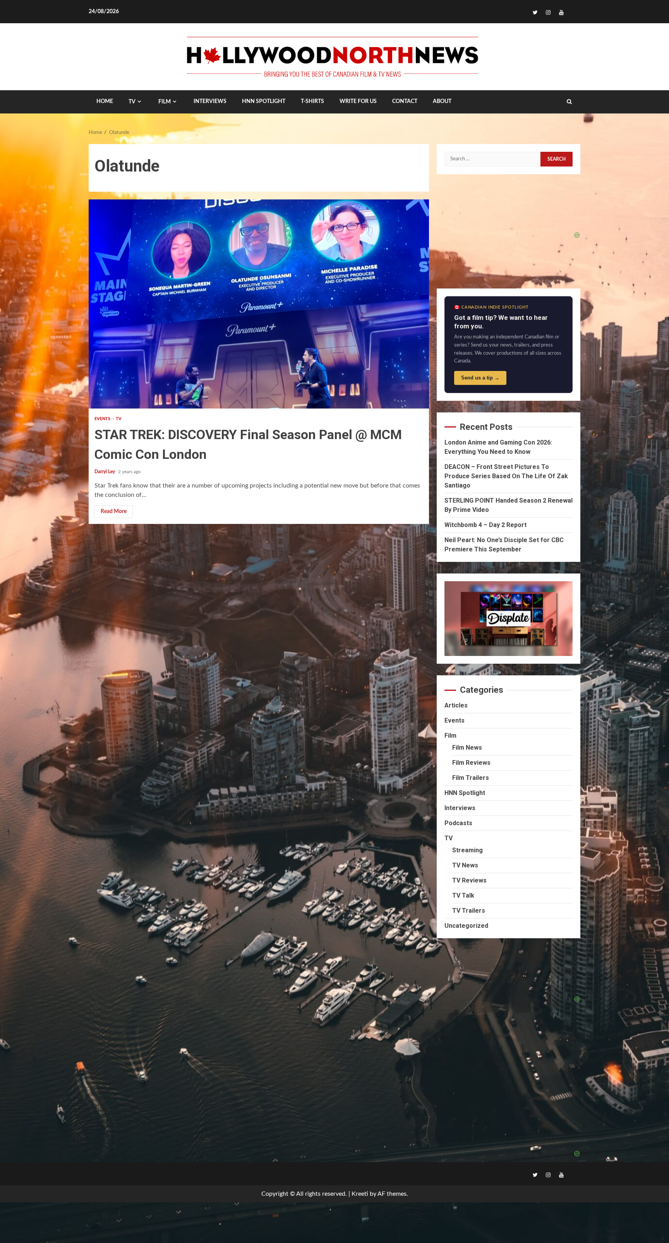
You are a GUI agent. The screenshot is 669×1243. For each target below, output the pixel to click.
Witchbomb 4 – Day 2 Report (485, 525)
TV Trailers (468, 910)
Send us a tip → (480, 378)
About (442, 101)
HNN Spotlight (464, 793)
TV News (465, 865)
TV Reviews (469, 880)
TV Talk (463, 895)
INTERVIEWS (210, 101)
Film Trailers (470, 777)
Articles (456, 705)
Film (164, 102)
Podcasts (458, 823)
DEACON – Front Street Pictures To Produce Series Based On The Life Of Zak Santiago (506, 476)
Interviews (459, 808)
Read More (114, 511)
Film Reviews (471, 762)
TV (132, 102)
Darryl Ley (105, 471)
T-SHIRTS (312, 101)
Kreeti (360, 1194)
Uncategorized (466, 925)
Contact (404, 101)
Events (103, 419)
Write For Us (358, 101)
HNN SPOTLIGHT (263, 101)
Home (104, 101)
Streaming (467, 850)
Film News (467, 747)
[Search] (569, 101)
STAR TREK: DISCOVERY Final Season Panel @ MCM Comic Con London (259, 304)
